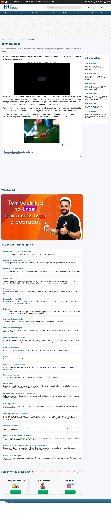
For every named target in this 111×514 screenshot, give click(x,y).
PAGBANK (32, 2)
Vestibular (53, 13)
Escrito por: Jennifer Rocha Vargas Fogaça (18, 152)
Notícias (103, 13)
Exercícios (90, 13)
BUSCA (90, 2)
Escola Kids (77, 13)
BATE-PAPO (99, 2)
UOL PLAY (45, 2)
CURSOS (38, 2)
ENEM (65, 13)
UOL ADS (51, 2)
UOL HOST (25, 2)
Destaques (22, 13)
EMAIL (108, 2)
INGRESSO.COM (16, 2)
